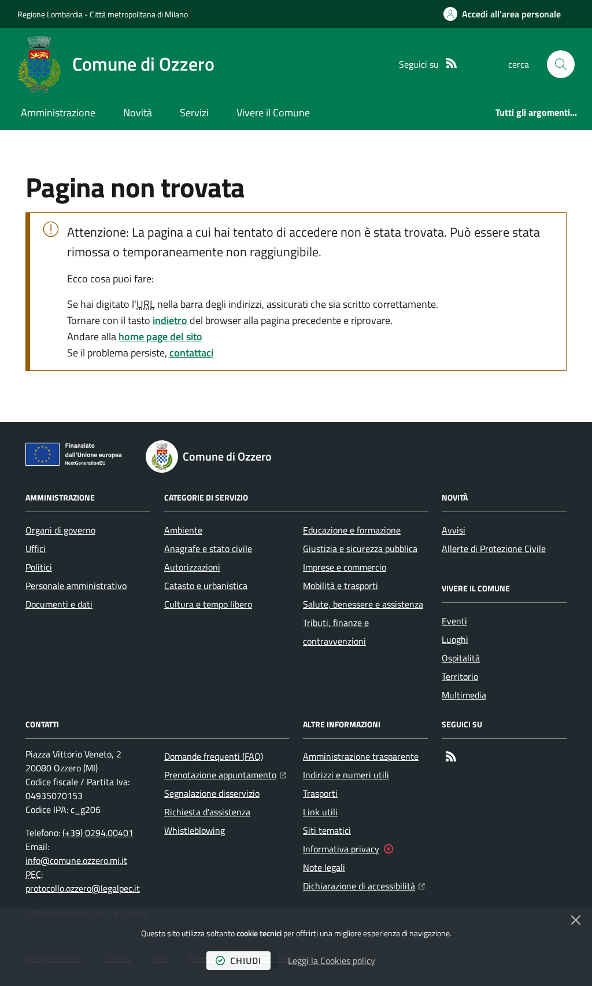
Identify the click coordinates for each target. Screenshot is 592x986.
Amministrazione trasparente (361, 756)
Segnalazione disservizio (212, 793)
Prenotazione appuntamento (225, 774)
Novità (137, 112)
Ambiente (183, 530)
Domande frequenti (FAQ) (213, 756)
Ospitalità (461, 658)
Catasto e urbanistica (205, 586)
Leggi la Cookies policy (331, 960)
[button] (561, 64)
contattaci (191, 352)
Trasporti (320, 793)
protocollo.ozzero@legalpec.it (82, 888)
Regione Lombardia (50, 14)
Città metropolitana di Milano (139, 14)
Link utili (320, 812)
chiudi (245, 960)
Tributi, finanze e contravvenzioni (336, 632)
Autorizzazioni (192, 567)
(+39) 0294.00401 (98, 833)
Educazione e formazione (352, 530)
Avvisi (453, 530)
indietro (170, 320)
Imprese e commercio (344, 567)
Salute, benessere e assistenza (363, 604)
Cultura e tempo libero (208, 604)
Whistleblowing (194, 830)
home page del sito (160, 336)
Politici (38, 567)
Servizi (194, 112)
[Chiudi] (576, 920)
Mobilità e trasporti (340, 586)
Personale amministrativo (76, 586)
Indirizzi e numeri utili (346, 775)
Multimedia (464, 695)
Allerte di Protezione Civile (494, 548)
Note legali (324, 867)
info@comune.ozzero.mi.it (76, 860)
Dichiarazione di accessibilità (364, 885)
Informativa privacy (341, 849)
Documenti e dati (58, 604)
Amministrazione (58, 112)
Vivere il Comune (273, 112)
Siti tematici (327, 830)
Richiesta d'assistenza (207, 812)
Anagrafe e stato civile (208, 548)
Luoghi (455, 639)
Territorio (460, 676)
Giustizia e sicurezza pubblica (360, 548)
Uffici (35, 548)
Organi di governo (60, 530)
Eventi (454, 621)
